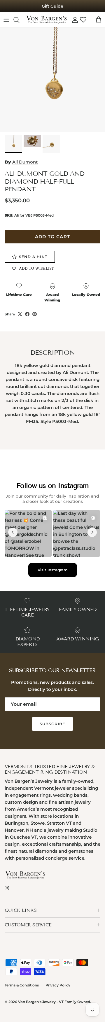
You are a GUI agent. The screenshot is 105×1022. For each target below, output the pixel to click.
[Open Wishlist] (83, 20)
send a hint (33, 256)
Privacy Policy (58, 985)
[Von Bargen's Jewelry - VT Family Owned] (46, 19)
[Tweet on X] (20, 314)
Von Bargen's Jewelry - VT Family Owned (54, 1002)
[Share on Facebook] (27, 314)
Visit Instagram (53, 570)
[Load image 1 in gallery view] (52, 79)
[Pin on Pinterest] (34, 314)
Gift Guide (52, 6)
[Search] (19, 19)
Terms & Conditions (22, 985)
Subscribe (52, 723)
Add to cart (52, 236)
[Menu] (6, 19)
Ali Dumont (25, 162)
